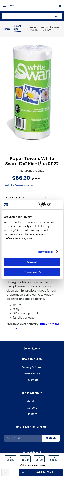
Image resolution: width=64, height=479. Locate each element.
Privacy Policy (32, 373)
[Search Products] (57, 16)
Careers (32, 407)
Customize (30, 272)
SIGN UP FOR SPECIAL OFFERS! (32, 427)
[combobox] (32, 16)
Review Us (32, 380)
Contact (32, 414)
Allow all (32, 262)
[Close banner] (59, 204)
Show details (45, 251)
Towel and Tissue (17, 28)
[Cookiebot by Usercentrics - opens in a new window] (38, 204)
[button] (10, 459)
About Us (32, 401)
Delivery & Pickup (32, 367)
